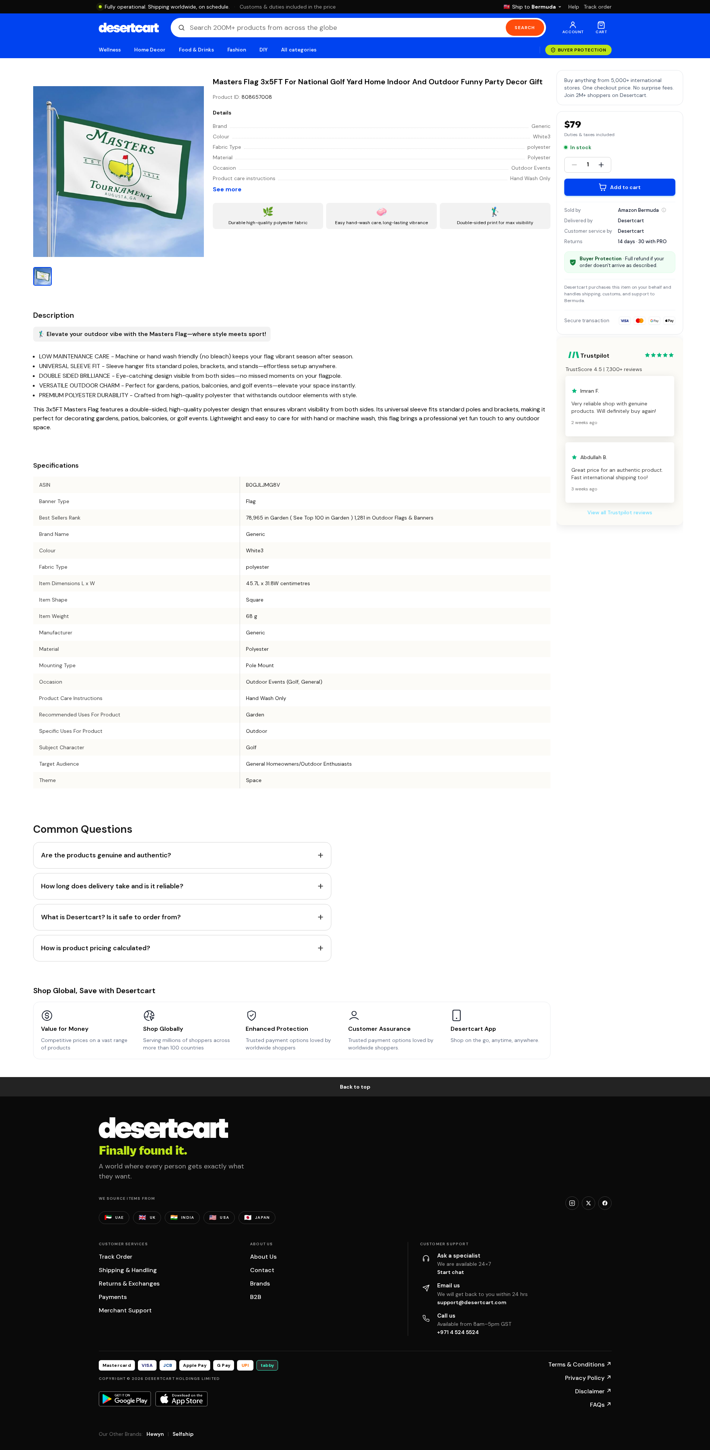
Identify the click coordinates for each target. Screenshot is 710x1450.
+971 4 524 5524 (458, 1332)
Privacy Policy (588, 1378)
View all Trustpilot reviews (619, 512)
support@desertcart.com (472, 1302)
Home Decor (149, 50)
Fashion (236, 50)
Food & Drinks (196, 50)
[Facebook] (605, 1203)
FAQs (601, 1405)
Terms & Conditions (580, 1364)
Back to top (355, 1086)
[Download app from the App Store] (181, 1398)
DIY (263, 50)
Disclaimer (593, 1391)
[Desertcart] (129, 27)
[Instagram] (572, 1203)
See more (227, 189)
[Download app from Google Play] (125, 1398)
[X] (588, 1203)
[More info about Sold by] (663, 210)
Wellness (110, 50)
